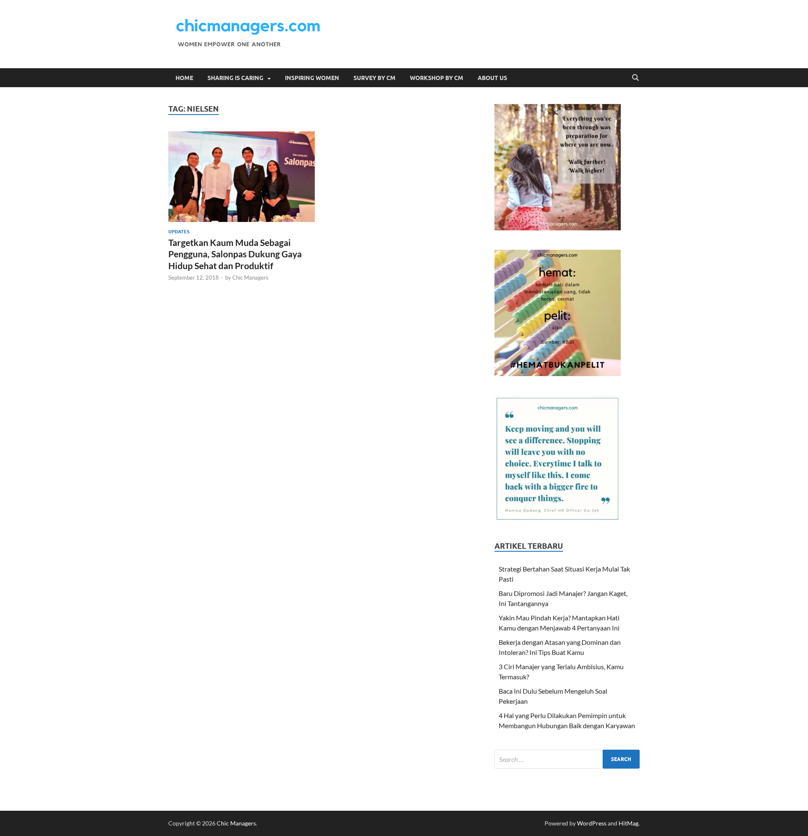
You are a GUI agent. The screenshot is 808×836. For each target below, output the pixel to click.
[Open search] (635, 78)
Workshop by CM (436, 78)
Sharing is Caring (235, 78)
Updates (178, 232)
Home (184, 78)
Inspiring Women (312, 78)
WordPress (591, 823)
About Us (492, 78)
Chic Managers (250, 277)
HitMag (628, 823)
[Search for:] (567, 759)
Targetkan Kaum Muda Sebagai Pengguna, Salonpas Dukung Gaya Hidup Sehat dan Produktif (235, 254)
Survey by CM (375, 78)
